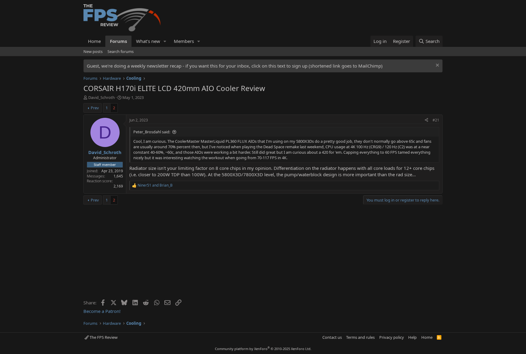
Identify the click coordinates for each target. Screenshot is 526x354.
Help (412, 337)
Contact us (332, 337)
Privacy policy (391, 337)
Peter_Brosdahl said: (151, 132)
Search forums (120, 51)
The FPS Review (103, 337)
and (155, 185)
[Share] (426, 120)
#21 (436, 120)
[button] (165, 41)
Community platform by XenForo (263, 348)
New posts (93, 51)
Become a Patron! (102, 311)
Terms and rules (360, 337)
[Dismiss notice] (436, 66)
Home (94, 41)
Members (184, 41)
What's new (148, 41)
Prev (95, 107)
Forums (118, 41)
